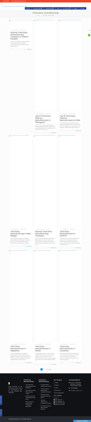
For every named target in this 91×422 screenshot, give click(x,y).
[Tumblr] (89, 1)
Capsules (57, 385)
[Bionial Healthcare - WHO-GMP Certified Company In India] (14, 6)
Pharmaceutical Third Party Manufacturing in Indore (31, 397)
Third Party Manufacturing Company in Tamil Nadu (46, 402)
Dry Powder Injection (59, 393)
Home (38, 15)
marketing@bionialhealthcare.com (18, 1)
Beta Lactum (58, 390)
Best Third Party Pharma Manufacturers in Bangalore (46, 407)
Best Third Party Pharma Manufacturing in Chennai (31, 392)
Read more (29, 49)
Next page (49, 369)
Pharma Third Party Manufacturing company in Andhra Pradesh (19, 35)
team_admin (15, 30)
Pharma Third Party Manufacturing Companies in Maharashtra (30, 404)
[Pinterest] (86, 1)
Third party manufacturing (48, 15)
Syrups (56, 387)
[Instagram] (87, 1)
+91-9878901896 (74, 388)
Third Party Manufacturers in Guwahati (67, 348)
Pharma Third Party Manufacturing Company (43, 233)
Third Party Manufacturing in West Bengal (20, 233)
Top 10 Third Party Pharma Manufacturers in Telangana (43, 119)
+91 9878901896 (5, 1)
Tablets (56, 382)
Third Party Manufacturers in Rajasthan (18, 348)
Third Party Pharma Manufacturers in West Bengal (46, 396)
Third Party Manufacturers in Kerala (42, 348)
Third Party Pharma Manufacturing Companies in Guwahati (46, 390)
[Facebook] (84, 1)
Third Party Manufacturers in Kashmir (67, 233)
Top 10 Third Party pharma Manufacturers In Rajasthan (31, 386)
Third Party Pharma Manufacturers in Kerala (46, 385)
